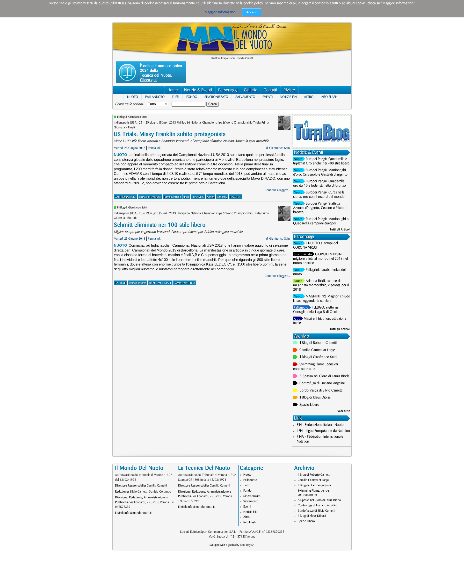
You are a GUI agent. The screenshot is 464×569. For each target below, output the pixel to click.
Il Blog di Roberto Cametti (318, 343)
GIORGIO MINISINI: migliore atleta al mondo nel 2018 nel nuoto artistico (320, 259)
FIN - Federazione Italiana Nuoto (320, 425)
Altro (308, 96)
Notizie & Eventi (198, 90)
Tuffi (175, 96)
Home (172, 90)
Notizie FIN (288, 96)
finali (186, 197)
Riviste (289, 90)
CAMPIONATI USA (125, 197)
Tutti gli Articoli (340, 229)
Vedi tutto (343, 411)
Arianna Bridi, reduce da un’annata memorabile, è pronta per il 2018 (321, 285)
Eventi (267, 96)
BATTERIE (120, 283)
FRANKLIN (198, 197)
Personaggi (228, 90)
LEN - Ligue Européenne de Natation (323, 431)
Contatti (270, 90)
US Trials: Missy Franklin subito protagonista (169, 134)
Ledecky (222, 197)
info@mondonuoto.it (138, 512)
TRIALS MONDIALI (150, 197)
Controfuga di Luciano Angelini (322, 383)
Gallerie (250, 90)
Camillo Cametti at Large (317, 350)
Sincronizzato (216, 96)
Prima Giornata (172, 197)
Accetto (251, 12)
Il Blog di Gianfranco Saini (132, 117)
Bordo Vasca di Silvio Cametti (320, 390)
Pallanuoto (155, 96)
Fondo (191, 96)
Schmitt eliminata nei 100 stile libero (160, 225)
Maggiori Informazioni (220, 12)
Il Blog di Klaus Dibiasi (315, 397)
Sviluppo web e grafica (223, 545)
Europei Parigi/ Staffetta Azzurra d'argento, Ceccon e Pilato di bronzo (320, 208)
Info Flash (329, 96)
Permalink (154, 148)
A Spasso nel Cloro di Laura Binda (324, 376)
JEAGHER (235, 197)
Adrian (210, 197)
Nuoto (132, 96)
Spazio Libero (309, 404)
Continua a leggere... (277, 190)
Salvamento (245, 96)
